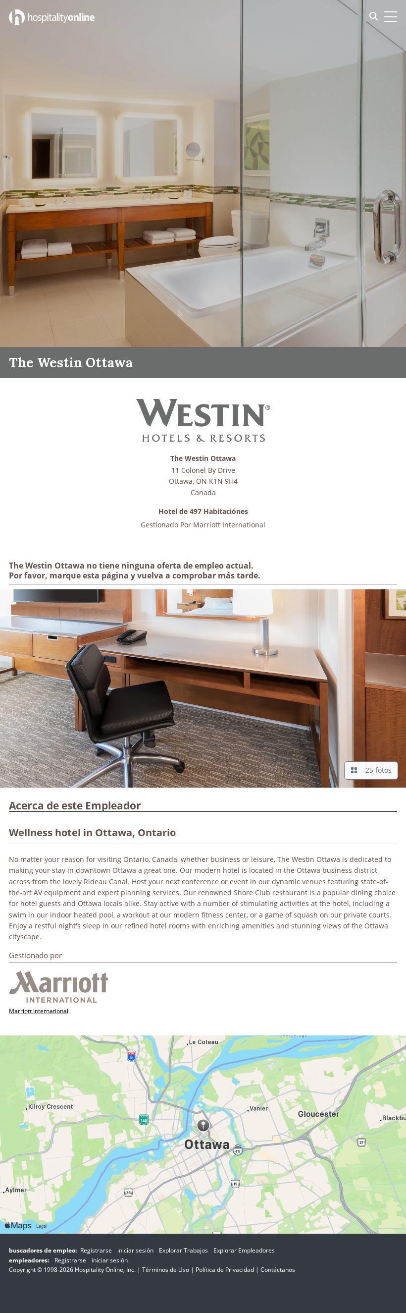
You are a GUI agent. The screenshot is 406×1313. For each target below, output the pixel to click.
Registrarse (96, 1250)
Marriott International (229, 524)
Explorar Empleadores (244, 1250)
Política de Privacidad (225, 1269)
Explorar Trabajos (183, 1250)
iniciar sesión (135, 1250)
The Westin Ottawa (203, 459)
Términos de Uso (165, 1269)
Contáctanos (277, 1269)
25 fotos (376, 770)
